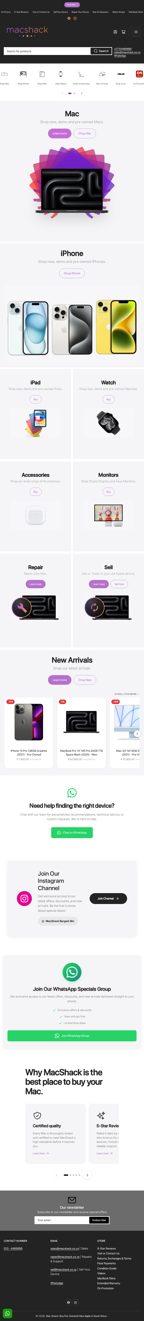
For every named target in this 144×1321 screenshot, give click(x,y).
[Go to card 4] (76, 1175)
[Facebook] (69, 18)
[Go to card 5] (79, 1175)
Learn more (60, 133)
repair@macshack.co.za (65, 1256)
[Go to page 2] (74, 93)
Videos (101, 1273)
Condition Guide (106, 1268)
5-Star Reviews (21, 12)
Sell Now (119, 584)
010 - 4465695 (13, 1248)
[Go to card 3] (73, 1175)
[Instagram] (75, 18)
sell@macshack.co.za (63, 1269)
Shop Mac (72, 4)
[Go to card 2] (70, 1175)
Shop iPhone (72, 273)
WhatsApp (120, 55)
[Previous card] (56, 1175)
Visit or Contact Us (41, 12)
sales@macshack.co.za (127, 52)
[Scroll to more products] (137, 733)
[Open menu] (136, 32)
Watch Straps (118, 12)
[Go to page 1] (69, 93)
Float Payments (106, 1263)
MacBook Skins (136, 12)
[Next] (82, 93)
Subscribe (99, 1220)
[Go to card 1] (66, 1175)
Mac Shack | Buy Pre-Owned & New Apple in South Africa (76, 1316)
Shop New (85, 680)
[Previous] (62, 93)
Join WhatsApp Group (75, 1035)
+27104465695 (123, 48)
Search (104, 51)
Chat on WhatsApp (75, 832)
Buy (36, 399)
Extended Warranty (108, 1283)
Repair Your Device (80, 12)
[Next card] (87, 1175)
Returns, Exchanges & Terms (114, 1258)
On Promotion (105, 1288)
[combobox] (58, 51)
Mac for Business (101, 12)
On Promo (5, 12)
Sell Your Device (60, 12)
